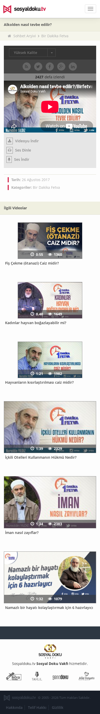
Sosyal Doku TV (28, 9)
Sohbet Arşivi (24, 35)
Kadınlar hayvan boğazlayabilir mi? (35, 322)
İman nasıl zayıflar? (21, 532)
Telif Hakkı (37, 707)
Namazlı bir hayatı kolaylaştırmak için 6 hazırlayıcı (49, 607)
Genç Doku (60, 677)
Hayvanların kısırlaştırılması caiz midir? (39, 382)
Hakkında (14, 707)
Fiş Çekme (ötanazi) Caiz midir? (32, 263)
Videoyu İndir (26, 140)
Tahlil (37, 677)
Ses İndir (21, 159)
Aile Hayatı (86, 677)
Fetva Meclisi (13, 677)
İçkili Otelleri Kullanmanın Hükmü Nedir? (40, 457)
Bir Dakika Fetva (54, 35)
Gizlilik (57, 707)
